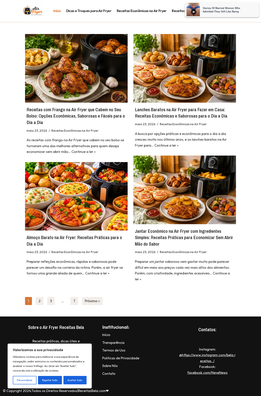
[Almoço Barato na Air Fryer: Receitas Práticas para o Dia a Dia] (76, 196)
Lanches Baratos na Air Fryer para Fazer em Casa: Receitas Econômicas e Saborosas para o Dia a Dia (181, 112)
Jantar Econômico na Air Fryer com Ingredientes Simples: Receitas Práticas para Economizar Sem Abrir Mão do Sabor (184, 237)
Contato (108, 373)
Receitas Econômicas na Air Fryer (142, 11)
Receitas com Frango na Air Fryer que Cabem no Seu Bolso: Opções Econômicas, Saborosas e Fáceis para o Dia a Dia (76, 115)
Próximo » (92, 301)
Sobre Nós (110, 366)
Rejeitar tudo (50, 380)
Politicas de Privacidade (120, 358)
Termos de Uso (113, 350)
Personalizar (24, 380)
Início (57, 11)
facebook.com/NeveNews (207, 372)
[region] (50, 366)
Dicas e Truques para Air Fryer (88, 11)
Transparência (113, 342)
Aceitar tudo (74, 380)
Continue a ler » (83, 151)
